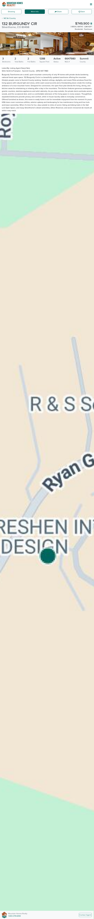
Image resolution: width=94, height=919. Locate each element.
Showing (11, 11)
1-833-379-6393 (14, 916)
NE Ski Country (10, 18)
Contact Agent (85, 915)
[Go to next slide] (87, 43)
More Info (35, 11)
